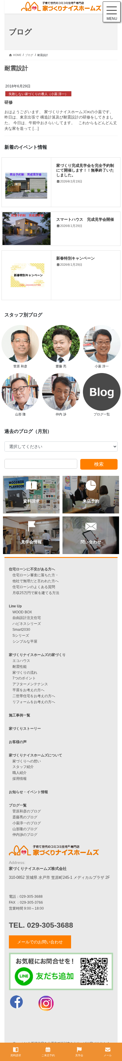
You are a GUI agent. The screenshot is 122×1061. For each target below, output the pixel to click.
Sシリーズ (20, 635)
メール (108, 1055)
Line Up (15, 606)
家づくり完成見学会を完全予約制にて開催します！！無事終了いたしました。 (85, 170)
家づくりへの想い (26, 761)
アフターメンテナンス (30, 684)
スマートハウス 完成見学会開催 (85, 219)
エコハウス (21, 660)
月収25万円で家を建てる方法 (35, 593)
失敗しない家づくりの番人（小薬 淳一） (38, 94)
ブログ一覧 (18, 805)
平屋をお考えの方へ (28, 690)
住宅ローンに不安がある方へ (32, 569)
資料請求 (15, 1055)
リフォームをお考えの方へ (33, 702)
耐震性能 (19, 666)
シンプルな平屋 (24, 641)
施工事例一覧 (19, 715)
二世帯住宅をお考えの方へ (33, 696)
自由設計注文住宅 (26, 618)
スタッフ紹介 (23, 767)
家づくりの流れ (24, 672)
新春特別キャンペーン (75, 258)
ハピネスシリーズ (26, 623)
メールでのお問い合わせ (40, 942)
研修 (8, 102)
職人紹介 (19, 772)
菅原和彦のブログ (26, 811)
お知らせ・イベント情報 (28, 792)
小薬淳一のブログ (26, 823)
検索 (99, 464)
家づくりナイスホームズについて (35, 755)
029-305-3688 (31, 896)
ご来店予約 (48, 1055)
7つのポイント (24, 678)
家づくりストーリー (25, 728)
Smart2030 (21, 629)
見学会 (79, 1055)
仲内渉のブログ (24, 834)
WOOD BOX (22, 612)
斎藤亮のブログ (24, 817)
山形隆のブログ (24, 829)
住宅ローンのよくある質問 (33, 587)
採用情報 (19, 778)
